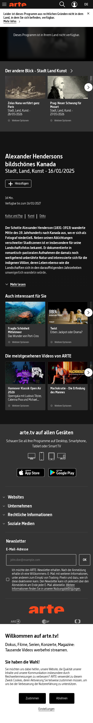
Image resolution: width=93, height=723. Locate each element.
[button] (62, 4)
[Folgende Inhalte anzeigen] (88, 87)
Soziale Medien (21, 523)
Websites (16, 497)
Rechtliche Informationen (30, 514)
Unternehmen (20, 506)
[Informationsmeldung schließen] (88, 13)
